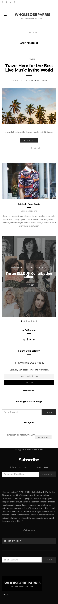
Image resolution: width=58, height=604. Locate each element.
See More (43, 437)
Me (46, 267)
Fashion (20, 267)
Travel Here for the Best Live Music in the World (29, 68)
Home (5, 594)
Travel (32, 59)
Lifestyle (39, 267)
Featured (30, 267)
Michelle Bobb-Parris (38, 80)
